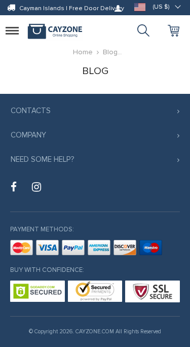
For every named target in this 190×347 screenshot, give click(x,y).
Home (83, 52)
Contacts (31, 110)
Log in (118, 8)
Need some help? (42, 159)
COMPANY (28, 135)
